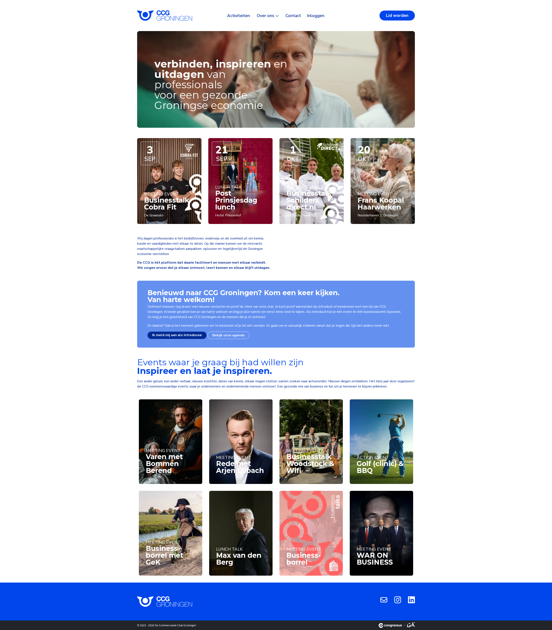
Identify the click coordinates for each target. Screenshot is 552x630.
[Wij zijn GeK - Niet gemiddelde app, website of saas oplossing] (411, 625)
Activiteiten (238, 16)
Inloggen (315, 16)
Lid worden (397, 15)
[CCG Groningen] (164, 15)
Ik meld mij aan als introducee (177, 335)
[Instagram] (397, 599)
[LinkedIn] (411, 599)
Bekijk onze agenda (228, 335)
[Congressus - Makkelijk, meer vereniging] (390, 625)
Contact (293, 16)
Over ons (265, 16)
